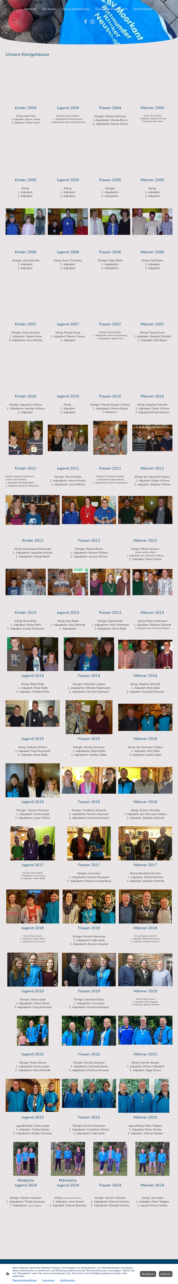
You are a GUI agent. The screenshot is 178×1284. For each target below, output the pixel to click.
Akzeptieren (148, 1274)
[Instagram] (92, 22)
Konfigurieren (67, 1280)
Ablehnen (165, 1274)
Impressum (48, 1280)
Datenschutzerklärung (25, 1280)
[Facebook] (85, 22)
